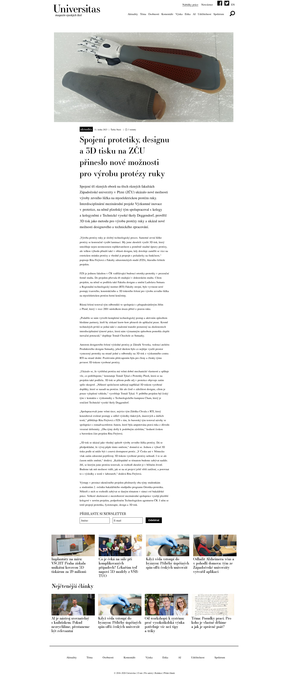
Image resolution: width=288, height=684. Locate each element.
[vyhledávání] (232, 13)
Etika (187, 14)
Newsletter (207, 4)
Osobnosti (153, 14)
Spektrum (218, 14)
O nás (140, 673)
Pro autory (148, 673)
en (233, 4)
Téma (143, 14)
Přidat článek (169, 673)
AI (194, 14)
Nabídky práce (190, 4)
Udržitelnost (204, 14)
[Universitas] (77, 14)
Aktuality (133, 14)
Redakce (158, 673)
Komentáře (167, 14)
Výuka (179, 14)
